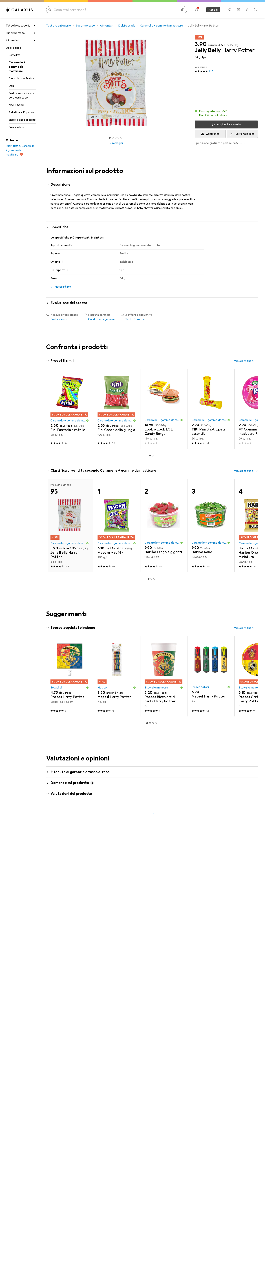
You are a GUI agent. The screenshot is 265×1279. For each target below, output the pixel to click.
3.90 (201, 44)
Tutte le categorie (18, 25)
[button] (226, 113)
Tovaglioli (56, 687)
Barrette (15, 55)
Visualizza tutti (243, 361)
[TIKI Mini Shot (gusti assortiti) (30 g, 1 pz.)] (210, 409)
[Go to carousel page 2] (153, 455)
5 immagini (116, 143)
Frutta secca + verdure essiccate (21, 95)
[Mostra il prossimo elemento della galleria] (186, 83)
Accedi (213, 10)
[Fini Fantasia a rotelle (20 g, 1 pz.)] (69, 409)
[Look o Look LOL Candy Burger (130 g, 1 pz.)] (163, 409)
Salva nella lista (245, 134)
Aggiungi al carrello (229, 124)
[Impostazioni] (196, 10)
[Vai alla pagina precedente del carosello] (52, 409)
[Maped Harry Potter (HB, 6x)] (116, 676)
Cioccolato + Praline (21, 78)
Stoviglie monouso (156, 687)
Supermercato (15, 33)
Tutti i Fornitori (135, 319)
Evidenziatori (200, 687)
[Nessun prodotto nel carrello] (256, 10)
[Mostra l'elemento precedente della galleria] (45, 83)
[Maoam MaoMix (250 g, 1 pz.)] (116, 525)
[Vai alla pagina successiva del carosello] (251, 409)
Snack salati (16, 127)
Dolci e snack (14, 48)
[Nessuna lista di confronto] (238, 10)
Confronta (212, 134)
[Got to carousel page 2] (113, 138)
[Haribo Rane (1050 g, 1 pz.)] (210, 525)
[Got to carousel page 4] (118, 138)
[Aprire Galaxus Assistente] (230, 10)
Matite (102, 687)
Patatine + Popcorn (21, 112)
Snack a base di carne (22, 120)
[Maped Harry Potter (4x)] (210, 676)
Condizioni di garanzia (101, 319)
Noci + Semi (16, 105)
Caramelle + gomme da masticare (17, 67)
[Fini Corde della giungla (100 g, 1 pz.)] (116, 409)
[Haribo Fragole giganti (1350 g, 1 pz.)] (163, 525)
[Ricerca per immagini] (182, 9)
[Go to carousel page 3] (154, 579)
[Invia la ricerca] (49, 9)
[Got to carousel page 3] (115, 138)
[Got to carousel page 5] (121, 138)
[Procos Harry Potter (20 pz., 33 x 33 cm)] (69, 676)
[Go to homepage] (19, 9)
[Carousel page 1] (110, 138)
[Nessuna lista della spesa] (247, 10)
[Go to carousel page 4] (156, 723)
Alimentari (12, 40)
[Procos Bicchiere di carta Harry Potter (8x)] (163, 676)
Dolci (12, 86)
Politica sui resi (59, 319)
